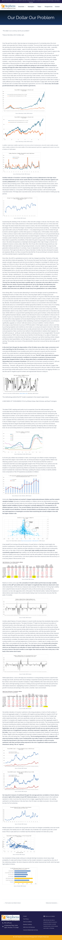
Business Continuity (27, 924)
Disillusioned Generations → (52, 902)
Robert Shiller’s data (23, 393)
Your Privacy (26, 919)
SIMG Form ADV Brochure (29, 927)
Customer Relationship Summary (30, 930)
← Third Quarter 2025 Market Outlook (12, 902)
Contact (25, 916)
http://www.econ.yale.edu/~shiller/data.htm (30, 540)
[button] (24, 6)
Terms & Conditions (27, 921)
